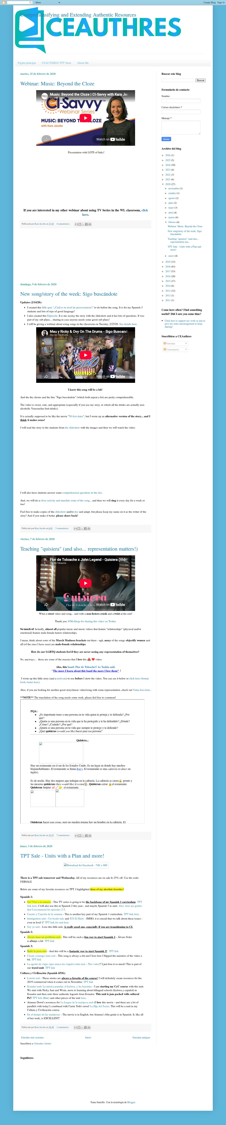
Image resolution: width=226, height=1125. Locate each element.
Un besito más (56, 918)
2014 (168, 285)
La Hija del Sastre (99, 1006)
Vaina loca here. (142, 690)
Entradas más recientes (32, 1037)
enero (171, 255)
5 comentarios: (62, 528)
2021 (168, 179)
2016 (168, 276)
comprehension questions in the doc (82, 492)
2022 (168, 174)
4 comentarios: (63, 223)
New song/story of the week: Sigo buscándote (68, 293)
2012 (168, 295)
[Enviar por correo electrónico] (76, 224)
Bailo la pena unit (37, 951)
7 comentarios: (63, 835)
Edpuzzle (52, 315)
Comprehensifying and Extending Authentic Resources (78, 14)
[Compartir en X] (83, 224)
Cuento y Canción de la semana (44, 914)
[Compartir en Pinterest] (90, 224)
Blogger (131, 1102)
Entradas (170, 343)
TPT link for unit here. (57, 922)
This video (93, 964)
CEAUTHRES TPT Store (56, 63)
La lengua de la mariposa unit (77, 1002)
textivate (61, 678)
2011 (168, 300)
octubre (172, 193)
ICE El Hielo (77, 918)
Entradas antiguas (141, 1037)
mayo (171, 207)
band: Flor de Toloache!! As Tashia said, (91, 667)
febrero (172, 222)
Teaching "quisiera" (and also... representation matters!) (79, 548)
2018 (168, 266)
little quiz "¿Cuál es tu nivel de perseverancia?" (68, 307)
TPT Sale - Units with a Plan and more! (62, 855)
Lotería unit (33, 978)
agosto (172, 198)
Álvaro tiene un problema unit (43, 937)
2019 (168, 261)
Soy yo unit (33, 926)
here (83, 998)
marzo (171, 217)
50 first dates (76, 416)
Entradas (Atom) (42, 1043)
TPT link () (40, 998)
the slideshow (72, 427)
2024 (168, 165)
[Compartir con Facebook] (86, 224)
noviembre (174, 188)
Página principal (27, 63)
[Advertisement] (85, 255)
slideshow (60, 511)
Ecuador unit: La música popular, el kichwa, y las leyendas (60, 986)
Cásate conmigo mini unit (41, 955)
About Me (83, 63)
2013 (168, 290)
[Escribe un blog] (80, 224)
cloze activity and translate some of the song (65, 500)
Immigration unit (36, 918)
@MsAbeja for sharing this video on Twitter (92, 621)
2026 (168, 155)
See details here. (128, 324)
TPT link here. (132, 914)
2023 (168, 169)
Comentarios (172, 349)
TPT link (49, 941)
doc (76, 511)
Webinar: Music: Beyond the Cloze (57, 83)
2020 (168, 184)
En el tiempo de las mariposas (43, 1014)
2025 (168, 160)
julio (171, 202)
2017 (168, 271)
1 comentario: (63, 1027)
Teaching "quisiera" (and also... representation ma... (183, 240)
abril (171, 212)
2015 (168, 281)
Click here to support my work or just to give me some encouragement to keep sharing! (185, 323)
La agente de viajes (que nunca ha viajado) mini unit (56, 964)
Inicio (88, 1037)
